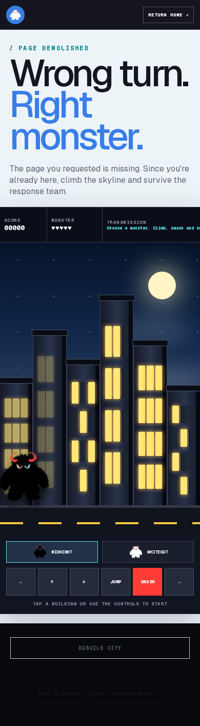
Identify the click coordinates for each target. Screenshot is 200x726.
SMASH (148, 582)
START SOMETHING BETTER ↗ (126, 694)
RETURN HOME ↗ (168, 15)
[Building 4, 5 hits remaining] (117, 404)
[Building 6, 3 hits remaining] (184, 449)
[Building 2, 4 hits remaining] (49, 422)
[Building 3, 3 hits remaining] (83, 437)
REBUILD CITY (100, 648)
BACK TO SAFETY (59, 694)
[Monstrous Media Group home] (15, 15)
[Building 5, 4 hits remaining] (150, 427)
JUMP (116, 582)
